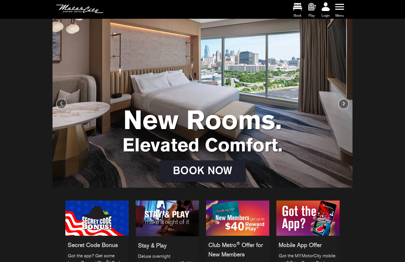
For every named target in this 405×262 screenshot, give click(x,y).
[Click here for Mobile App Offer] (308, 217)
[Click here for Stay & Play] (167, 217)
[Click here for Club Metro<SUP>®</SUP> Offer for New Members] (237, 217)
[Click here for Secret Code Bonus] (97, 217)
